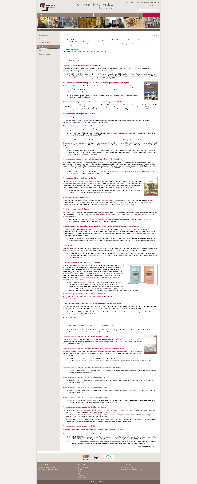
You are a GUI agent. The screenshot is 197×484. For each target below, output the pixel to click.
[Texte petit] (152, 35)
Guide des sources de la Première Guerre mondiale (82, 65)
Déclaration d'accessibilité (105, 482)
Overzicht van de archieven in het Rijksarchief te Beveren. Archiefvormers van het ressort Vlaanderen (105, 410)
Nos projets (102, 15)
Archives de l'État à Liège (125, 339)
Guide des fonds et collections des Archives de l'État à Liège (86, 336)
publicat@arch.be (126, 44)
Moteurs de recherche (135, 15)
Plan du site (80, 475)
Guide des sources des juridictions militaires (80, 114)
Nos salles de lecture (153, 2)
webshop (102, 42)
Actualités (68, 15)
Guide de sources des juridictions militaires (119, 133)
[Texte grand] (157, 35)
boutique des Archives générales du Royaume (103, 44)
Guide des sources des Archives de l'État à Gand (81, 426)
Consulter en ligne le (85, 294)
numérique (71, 168)
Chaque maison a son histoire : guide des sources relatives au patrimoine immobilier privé (96, 83)
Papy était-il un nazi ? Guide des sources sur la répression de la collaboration (93, 303)
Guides (49, 30)
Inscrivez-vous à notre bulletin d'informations (132, 470)
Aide (132, 2)
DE (155, 6)
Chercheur (152, 15)
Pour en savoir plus (70, 298)
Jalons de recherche (44, 43)
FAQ (40, 50)
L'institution (52, 15)
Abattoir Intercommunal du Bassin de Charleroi (99, 214)
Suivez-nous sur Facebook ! (127, 468)
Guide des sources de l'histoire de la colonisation (83, 262)
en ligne (80, 250)
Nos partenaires (82, 477)
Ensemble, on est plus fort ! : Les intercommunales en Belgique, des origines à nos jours (107, 219)
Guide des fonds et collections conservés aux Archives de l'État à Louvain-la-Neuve (94, 348)
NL (153, 6)
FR (150, 6)
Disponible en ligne (106, 200)
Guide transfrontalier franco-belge (76, 197)
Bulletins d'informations (141, 2)
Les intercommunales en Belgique (76, 209)
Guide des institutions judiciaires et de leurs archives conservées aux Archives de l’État (95, 140)
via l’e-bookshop (109, 71)
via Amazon (130, 187)
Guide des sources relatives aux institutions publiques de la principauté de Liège (93, 159)
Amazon (65, 46)
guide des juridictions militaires (102, 126)
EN (158, 6)
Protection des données (91, 482)
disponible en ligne (74, 130)
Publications (42, 39)
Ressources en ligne (85, 15)
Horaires (80, 470)
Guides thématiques (72, 49)
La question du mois (44, 54)
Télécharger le (84, 296)
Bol (71, 46)
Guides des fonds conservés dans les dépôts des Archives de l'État (86, 51)
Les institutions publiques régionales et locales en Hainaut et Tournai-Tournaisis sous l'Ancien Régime (102, 226)
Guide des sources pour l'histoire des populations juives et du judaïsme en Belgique (94, 102)
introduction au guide (147, 202)
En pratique (118, 15)
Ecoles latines (70, 245)
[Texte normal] (154, 35)
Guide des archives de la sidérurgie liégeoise (80, 178)
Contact (127, 2)
